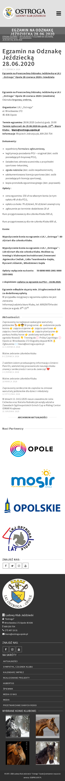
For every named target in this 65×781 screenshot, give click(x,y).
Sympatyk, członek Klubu (18, 666)
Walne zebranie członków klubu (19, 353)
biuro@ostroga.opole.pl (26, 129)
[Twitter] (12, 566)
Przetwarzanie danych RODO (20, 705)
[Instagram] (19, 566)
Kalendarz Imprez (13, 672)
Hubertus (8, 683)
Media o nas (10, 694)
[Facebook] (6, 566)
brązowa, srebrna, (22, 99)
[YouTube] (26, 566)
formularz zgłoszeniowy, (31, 148)
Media (6, 699)
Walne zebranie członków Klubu (19, 378)
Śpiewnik (8, 688)
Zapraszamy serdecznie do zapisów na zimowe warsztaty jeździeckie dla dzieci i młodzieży (27, 389)
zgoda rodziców (14, 169)
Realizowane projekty (16, 677)
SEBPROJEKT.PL (35, 777)
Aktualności (10, 661)
